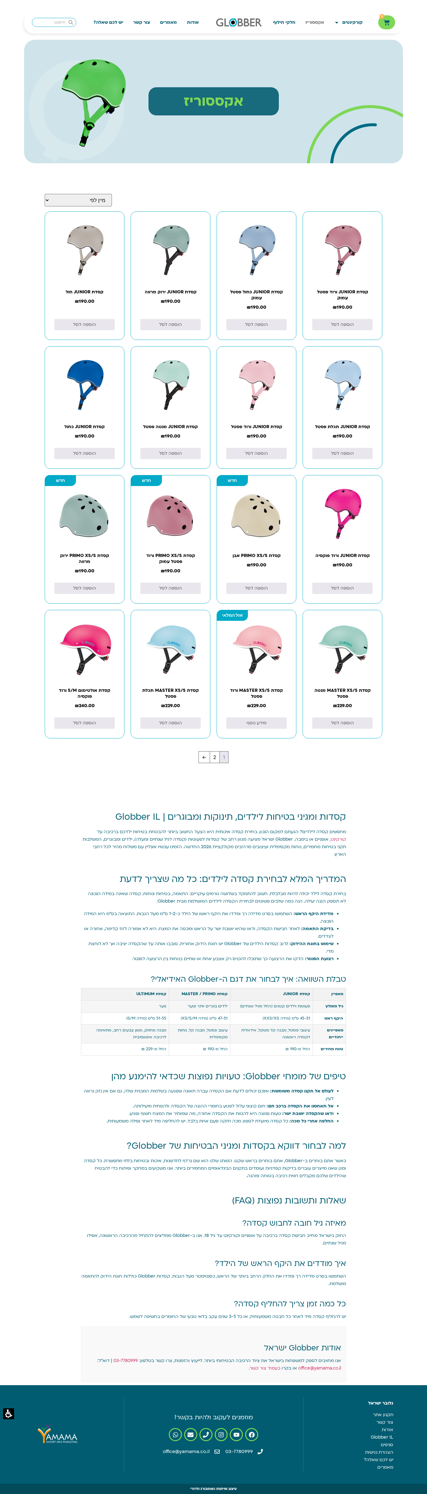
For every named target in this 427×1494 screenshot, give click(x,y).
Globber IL (382, 1437)
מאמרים (385, 1467)
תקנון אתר (383, 1415)
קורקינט (338, 839)
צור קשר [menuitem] (141, 22)
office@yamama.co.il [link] (319, 1368)
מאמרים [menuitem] (168, 22)
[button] (8, 1413)
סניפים (387, 1445)
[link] (342, 267)
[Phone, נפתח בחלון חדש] (206, 1434)
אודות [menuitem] (193, 22)
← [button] (204, 757)
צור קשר (384, 1422)
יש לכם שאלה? (378, 1460)
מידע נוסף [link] (256, 723)
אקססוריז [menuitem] (314, 22)
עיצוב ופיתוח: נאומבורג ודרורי (213, 1488)
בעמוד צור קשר (265, 1368)
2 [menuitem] (214, 757)
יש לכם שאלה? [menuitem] (108, 22)
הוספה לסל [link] (342, 324)
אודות (387, 1430)
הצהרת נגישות (379, 1452)
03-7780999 (125, 1361)
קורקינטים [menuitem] (352, 22)
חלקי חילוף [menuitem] (284, 22)
